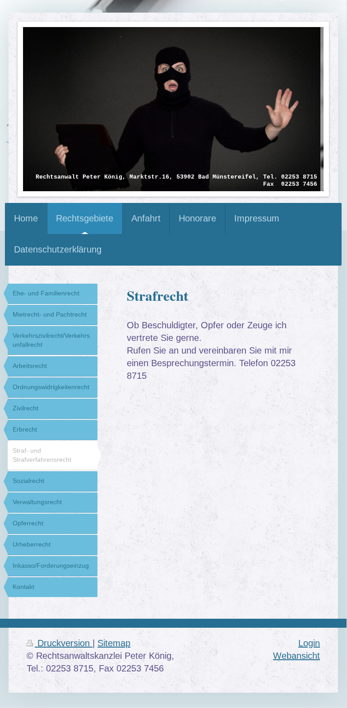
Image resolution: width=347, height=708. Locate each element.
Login (309, 643)
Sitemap (113, 643)
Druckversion (64, 643)
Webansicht (296, 656)
